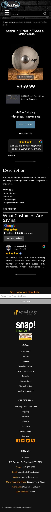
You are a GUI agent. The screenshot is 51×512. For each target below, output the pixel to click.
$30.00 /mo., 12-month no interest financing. (32, 97)
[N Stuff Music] (10, 4)
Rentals (25, 376)
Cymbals (13, 22)
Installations (25, 381)
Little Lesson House (25, 371)
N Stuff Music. (12, 507)
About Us (25, 351)
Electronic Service (25, 391)
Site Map (25, 436)
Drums (5, 22)
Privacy (25, 421)
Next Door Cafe (25, 366)
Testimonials (25, 431)
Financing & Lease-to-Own (25, 406)
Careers (25, 361)
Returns (25, 416)
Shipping (25, 411)
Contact (25, 356)
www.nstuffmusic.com (28, 477)
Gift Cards (25, 426)
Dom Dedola (20, 246)
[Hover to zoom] (25, 58)
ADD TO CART (25, 124)
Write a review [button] (14, 238)
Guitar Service (25, 386)
